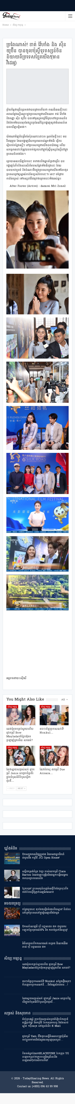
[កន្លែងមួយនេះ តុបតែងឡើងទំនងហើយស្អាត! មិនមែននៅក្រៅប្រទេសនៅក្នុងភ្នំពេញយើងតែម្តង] (12, 913)
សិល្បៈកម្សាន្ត (12, 706)
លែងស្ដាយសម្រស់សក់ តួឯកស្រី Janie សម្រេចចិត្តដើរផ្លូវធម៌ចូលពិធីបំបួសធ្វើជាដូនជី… (46, 1000)
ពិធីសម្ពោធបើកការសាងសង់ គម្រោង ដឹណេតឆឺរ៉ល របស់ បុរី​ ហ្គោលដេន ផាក (45, 945)
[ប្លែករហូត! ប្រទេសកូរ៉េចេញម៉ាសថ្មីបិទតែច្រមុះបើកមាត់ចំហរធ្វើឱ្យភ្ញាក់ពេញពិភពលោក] (12, 892)
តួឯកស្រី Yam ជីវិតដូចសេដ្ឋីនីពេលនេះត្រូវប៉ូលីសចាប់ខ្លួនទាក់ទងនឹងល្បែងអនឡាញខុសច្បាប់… (45, 1038)
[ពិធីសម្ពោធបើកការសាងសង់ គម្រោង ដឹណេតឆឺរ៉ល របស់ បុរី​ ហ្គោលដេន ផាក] (12, 947)
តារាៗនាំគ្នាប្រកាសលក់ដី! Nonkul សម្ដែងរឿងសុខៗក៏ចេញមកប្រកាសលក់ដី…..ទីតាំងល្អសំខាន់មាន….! (46, 983)
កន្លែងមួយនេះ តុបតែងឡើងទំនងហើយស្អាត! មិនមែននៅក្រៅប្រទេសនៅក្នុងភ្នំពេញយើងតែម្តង (46, 911)
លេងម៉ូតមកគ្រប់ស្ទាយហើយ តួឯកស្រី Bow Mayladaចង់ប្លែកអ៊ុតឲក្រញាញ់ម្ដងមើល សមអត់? (46, 966)
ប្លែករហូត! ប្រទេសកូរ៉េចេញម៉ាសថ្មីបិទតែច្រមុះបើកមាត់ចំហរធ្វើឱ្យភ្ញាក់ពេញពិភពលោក (45, 890)
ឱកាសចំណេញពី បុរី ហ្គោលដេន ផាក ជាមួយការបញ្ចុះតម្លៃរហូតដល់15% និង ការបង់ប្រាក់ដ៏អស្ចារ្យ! (45, 928)
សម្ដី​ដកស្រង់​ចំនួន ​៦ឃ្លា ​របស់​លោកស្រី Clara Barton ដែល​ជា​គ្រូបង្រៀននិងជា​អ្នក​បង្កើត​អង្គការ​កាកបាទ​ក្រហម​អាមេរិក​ (45, 875)
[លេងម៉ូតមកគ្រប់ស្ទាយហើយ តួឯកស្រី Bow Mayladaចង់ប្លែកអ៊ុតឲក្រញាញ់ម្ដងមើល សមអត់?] (20, 715)
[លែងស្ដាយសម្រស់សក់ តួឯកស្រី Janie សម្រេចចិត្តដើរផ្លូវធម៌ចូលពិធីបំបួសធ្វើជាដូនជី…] (20, 756)
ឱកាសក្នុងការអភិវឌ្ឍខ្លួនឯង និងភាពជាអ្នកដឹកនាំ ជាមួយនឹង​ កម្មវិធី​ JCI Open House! (43, 856)
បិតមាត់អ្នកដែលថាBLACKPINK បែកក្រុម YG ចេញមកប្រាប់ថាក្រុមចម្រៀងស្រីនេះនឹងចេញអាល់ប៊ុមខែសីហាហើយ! (45, 1057)
